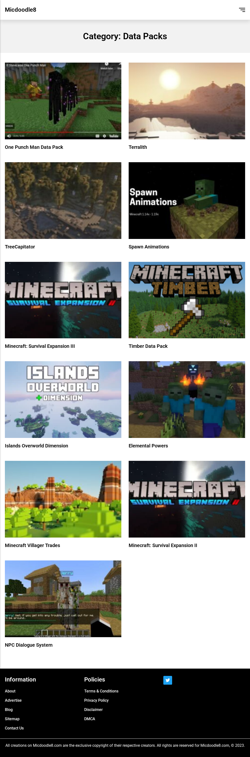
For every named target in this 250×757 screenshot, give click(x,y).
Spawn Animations (149, 247)
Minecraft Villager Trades (32, 545)
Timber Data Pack (148, 346)
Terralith (138, 147)
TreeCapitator (20, 247)
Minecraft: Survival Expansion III (40, 346)
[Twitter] (167, 680)
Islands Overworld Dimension (36, 446)
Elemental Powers (148, 446)
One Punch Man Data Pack (34, 147)
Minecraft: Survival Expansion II (163, 545)
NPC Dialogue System (28, 645)
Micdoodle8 (20, 9)
